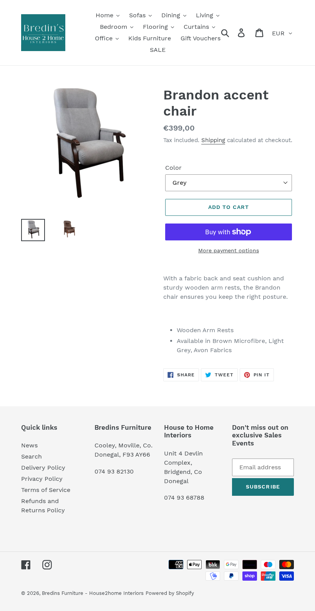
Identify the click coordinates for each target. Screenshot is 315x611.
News (29, 445)
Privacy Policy (42, 478)
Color (173, 167)
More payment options (228, 250)
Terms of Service (45, 489)
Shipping (213, 140)
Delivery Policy (43, 467)
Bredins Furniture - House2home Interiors (93, 593)
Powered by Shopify (170, 593)
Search (31, 456)
